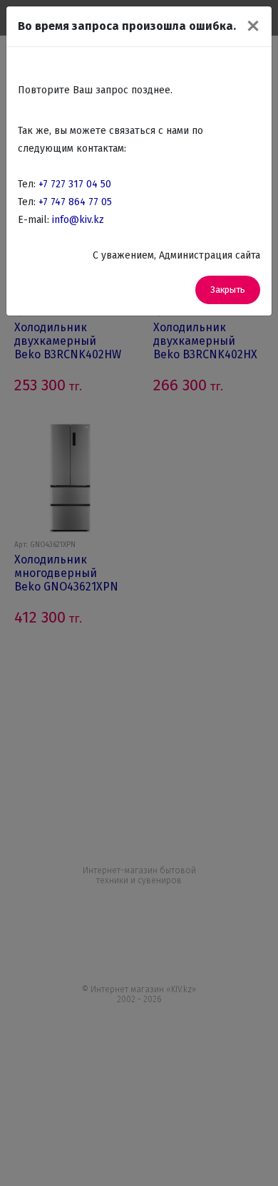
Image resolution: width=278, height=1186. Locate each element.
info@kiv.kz (78, 220)
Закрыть (227, 289)
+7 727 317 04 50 (74, 184)
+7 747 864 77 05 (75, 202)
